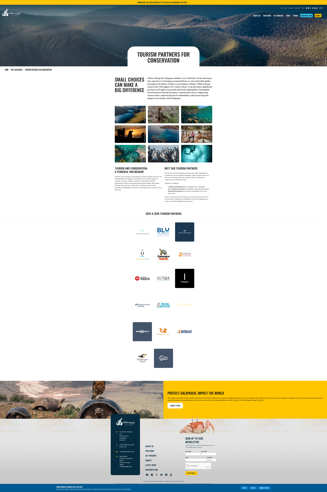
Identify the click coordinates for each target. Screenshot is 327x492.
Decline (253, 488)
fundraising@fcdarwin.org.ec (183, 201)
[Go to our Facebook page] (146, 474)
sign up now (190, 473)
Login (285, 8)
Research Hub (306, 15)
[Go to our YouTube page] (161, 474)
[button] (307, 8)
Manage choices (264, 488)
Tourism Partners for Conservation (38, 69)
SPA (322, 8)
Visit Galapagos (16, 69)
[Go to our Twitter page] (156, 474)
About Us (149, 446)
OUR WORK (267, 15)
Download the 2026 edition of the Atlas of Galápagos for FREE (162, 2)
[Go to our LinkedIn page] (166, 474)
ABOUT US (256, 15)
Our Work (149, 451)
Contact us (291, 8)
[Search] (281, 8)
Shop (303, 8)
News (288, 15)
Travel (295, 15)
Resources (297, 8)
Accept (244, 488)
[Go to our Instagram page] (151, 474)
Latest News (150, 465)
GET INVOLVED (278, 15)
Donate (318, 15)
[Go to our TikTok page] (170, 474)
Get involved (150, 455)
